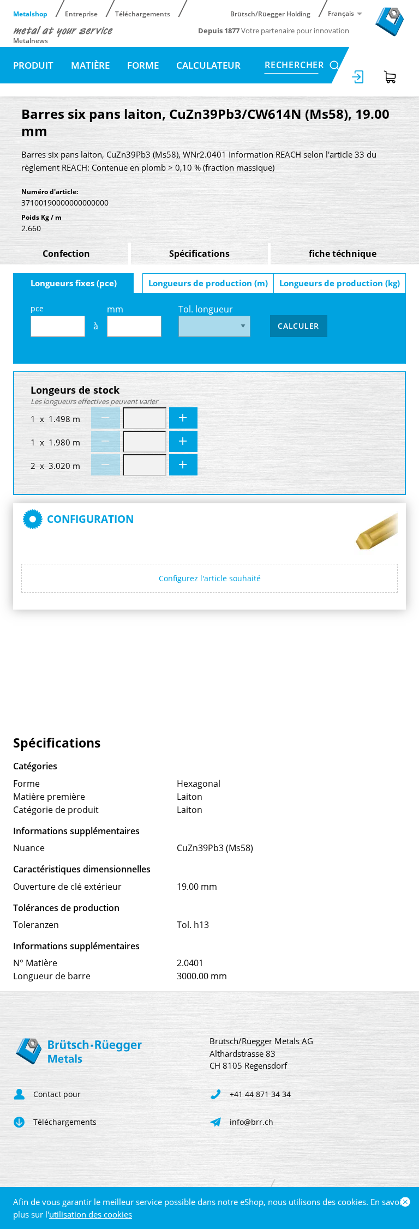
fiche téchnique (342, 254)
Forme (143, 65)
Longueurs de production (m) (208, 283)
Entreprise (81, 13)
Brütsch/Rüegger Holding (270, 13)
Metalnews (30, 40)
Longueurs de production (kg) (339, 283)
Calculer (298, 326)
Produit (33, 65)
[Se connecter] (358, 77)
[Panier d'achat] (390, 77)
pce (37, 308)
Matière (90, 65)
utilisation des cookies (90, 1214)
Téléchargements (142, 13)
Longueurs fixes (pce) (74, 283)
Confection (66, 254)
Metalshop (30, 13)
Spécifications (199, 254)
